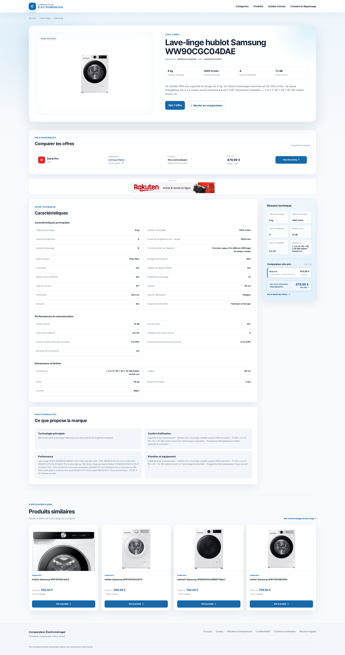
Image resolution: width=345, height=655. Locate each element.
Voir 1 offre (175, 105)
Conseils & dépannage (303, 6)
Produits (258, 6)
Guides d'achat (277, 6)
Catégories (242, 6)
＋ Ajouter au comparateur (206, 105)
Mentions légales (308, 631)
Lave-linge (45, 18)
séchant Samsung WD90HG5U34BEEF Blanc (201, 579)
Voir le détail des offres (278, 294)
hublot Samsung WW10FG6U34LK (50, 579)
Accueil (32, 18)
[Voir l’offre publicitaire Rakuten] (172, 187)
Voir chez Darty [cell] (291, 160)
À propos (207, 631)
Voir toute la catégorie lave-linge (300, 518)
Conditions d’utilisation (285, 631)
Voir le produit (63, 604)
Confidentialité (263, 631)
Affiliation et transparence (239, 631)
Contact (219, 631)
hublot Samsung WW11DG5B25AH (268, 579)
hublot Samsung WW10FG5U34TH (123, 579)
